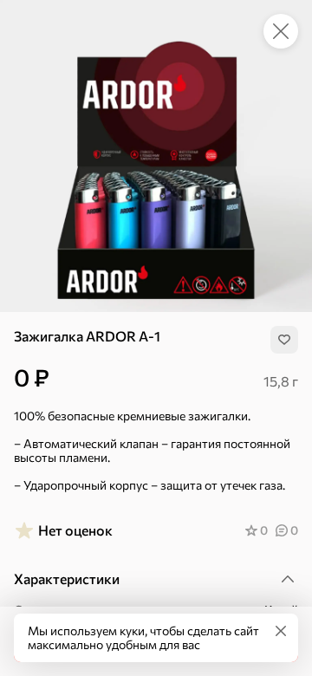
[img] (284, 340)
